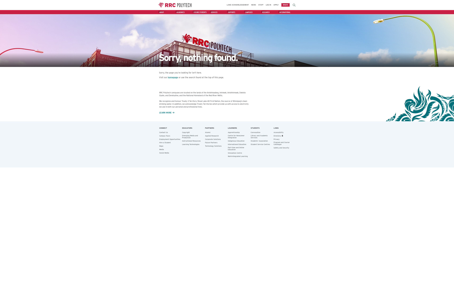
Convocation (255, 132)
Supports (231, 12)
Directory (277, 136)
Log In (268, 5)
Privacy (276, 139)
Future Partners (211, 143)
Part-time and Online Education (236, 149)
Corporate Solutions (213, 139)
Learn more (165, 112)
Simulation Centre (235, 153)
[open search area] (294, 5)
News (253, 5)
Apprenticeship (234, 132)
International (284, 12)
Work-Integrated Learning (238, 156)
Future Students (200, 12)
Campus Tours (164, 136)
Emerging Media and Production (190, 137)
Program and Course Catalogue (282, 143)
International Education (237, 144)
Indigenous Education (236, 141)
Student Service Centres (260, 144)
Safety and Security (281, 148)
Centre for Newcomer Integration (236, 137)
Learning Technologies (190, 144)
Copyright (186, 132)
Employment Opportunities (169, 139)
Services (214, 12)
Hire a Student (165, 143)
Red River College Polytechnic (175, 5)
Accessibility (279, 132)
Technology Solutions (213, 146)
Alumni (207, 132)
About (161, 12)
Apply (276, 5)
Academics (181, 12)
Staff (260, 5)
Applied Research (212, 136)
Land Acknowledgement (238, 5)
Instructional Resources (191, 141)
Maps (161, 146)
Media (161, 149)
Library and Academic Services (259, 137)
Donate (285, 5)
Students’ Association (259, 141)
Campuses (249, 12)
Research (266, 12)
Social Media (164, 153)
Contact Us (163, 132)
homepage (173, 77)
